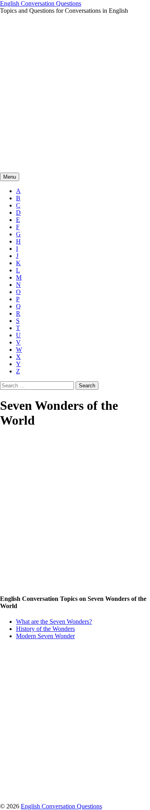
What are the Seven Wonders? (54, 621)
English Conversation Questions (40, 3)
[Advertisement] (75, 93)
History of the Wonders (45, 628)
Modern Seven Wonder (45, 636)
